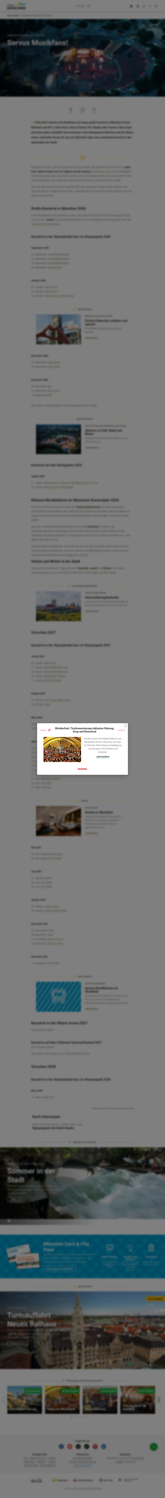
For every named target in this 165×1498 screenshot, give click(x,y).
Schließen (82, 769)
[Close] (125, 725)
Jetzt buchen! (102, 756)
